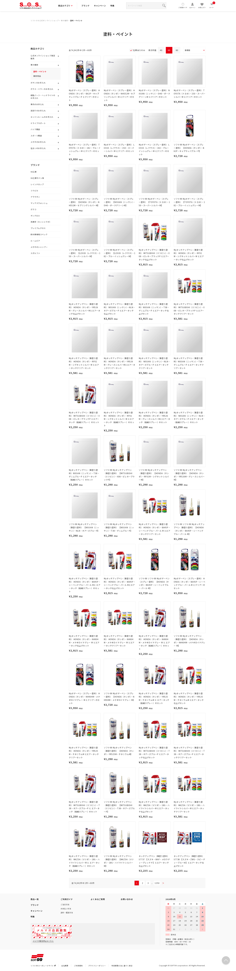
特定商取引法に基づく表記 (121, 965)
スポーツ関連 (36, 135)
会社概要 (64, 965)
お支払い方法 (66, 908)
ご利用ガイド (182, 7)
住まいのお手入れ (38, 148)
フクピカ (34, 190)
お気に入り (202, 7)
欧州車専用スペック (39, 234)
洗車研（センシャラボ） (41, 222)
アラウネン (35, 197)
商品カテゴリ (64, 5)
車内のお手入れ (37, 104)
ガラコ (33, 209)
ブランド (85, 5)
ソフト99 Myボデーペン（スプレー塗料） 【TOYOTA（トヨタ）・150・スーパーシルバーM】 (154, 202)
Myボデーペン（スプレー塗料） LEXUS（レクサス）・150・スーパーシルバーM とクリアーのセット (119, 148)
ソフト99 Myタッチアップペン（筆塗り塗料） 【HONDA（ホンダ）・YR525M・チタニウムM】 (119, 751)
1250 (157, 883)
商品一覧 (35, 899)
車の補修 (64, 20)
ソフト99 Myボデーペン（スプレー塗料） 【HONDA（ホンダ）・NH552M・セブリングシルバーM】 (84, 202)
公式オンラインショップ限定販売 (43, 57)
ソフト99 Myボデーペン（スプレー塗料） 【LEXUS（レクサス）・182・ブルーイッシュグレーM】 (119, 253)
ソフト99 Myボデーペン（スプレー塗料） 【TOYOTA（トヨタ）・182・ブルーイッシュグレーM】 (189, 202)
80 (177, 50)
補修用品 (37, 76)
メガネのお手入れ (38, 142)
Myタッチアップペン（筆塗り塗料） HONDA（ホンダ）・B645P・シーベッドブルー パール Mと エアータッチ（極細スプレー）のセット (84, 585)
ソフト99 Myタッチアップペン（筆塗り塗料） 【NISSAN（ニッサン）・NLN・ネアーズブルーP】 (84, 527)
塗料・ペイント (76, 20)
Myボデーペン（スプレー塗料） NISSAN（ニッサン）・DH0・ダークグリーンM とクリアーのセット (154, 93)
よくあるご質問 (98, 899)
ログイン (192, 7)
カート (211, 5)
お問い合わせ (127, 899)
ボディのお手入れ (38, 82)
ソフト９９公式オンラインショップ (45, 20)
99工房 (33, 171)
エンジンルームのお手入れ (42, 117)
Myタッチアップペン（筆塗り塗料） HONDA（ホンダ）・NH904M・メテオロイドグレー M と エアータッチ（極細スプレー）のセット (154, 642)
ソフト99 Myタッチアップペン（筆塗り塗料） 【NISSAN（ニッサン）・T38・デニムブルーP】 (119, 527)
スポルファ (35, 253)
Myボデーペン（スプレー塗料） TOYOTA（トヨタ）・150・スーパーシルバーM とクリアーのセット (189, 93)
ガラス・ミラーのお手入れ (42, 89)
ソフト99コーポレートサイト (42, 965)
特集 (112, 5)
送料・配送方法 (67, 912)
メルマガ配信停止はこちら (43, 941)
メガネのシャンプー (39, 247)
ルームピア (35, 240)
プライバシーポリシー (97, 965)
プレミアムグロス (38, 228)
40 (161, 50)
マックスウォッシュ (39, 203)
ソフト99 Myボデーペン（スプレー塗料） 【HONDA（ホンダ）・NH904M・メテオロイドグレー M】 (119, 696)
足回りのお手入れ (38, 110)
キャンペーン (100, 5)
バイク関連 (35, 129)
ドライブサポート (38, 123)
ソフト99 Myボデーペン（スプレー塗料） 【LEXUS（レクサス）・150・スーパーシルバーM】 (84, 253)
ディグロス (35, 215)
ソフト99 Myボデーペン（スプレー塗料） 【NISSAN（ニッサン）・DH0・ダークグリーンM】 (119, 202)
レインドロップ (37, 184)
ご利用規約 (78, 965)
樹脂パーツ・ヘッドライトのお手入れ (43, 96)
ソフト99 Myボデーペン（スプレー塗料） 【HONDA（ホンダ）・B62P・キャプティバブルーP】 (189, 148)
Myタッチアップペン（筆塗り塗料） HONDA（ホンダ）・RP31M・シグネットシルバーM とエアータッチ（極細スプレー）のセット (119, 419)
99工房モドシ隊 (37, 178)
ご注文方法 (65, 904)
